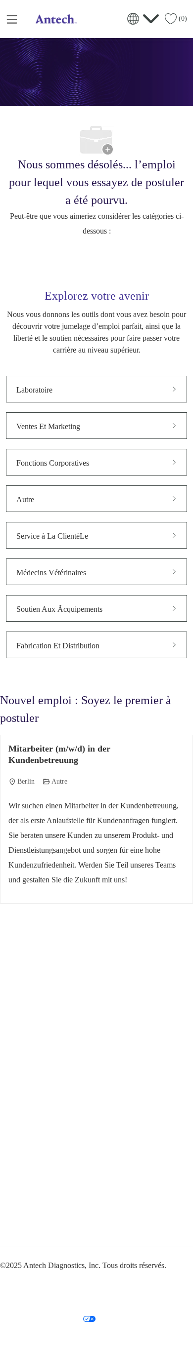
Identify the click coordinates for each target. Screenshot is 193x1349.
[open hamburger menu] (12, 18)
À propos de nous (33, 1165)
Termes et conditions (116, 1280)
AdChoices (73, 1299)
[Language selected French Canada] (143, 19)
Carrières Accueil (32, 1128)
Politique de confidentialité (48, 1280)
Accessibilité (32, 1299)
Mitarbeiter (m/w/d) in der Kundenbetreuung (59, 754)
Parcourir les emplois (36, 1147)
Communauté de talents (39, 1183)
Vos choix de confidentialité (50, 1318)
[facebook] (12, 1222)
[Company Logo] (55, 18)
